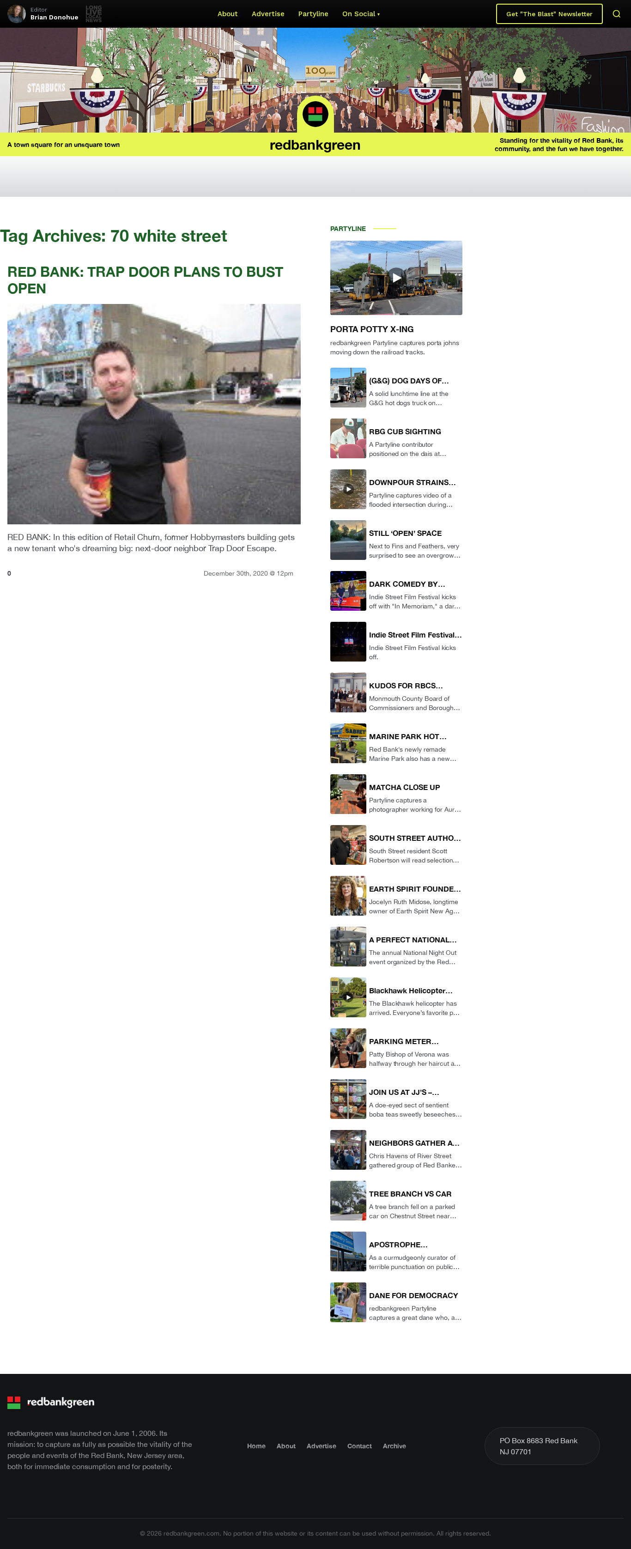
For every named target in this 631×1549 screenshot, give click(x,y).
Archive (394, 1446)
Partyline (313, 14)
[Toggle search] (617, 14)
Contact (359, 1446)
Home (256, 1446)
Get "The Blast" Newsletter (549, 14)
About (228, 14)
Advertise (268, 14)
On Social (358, 14)
